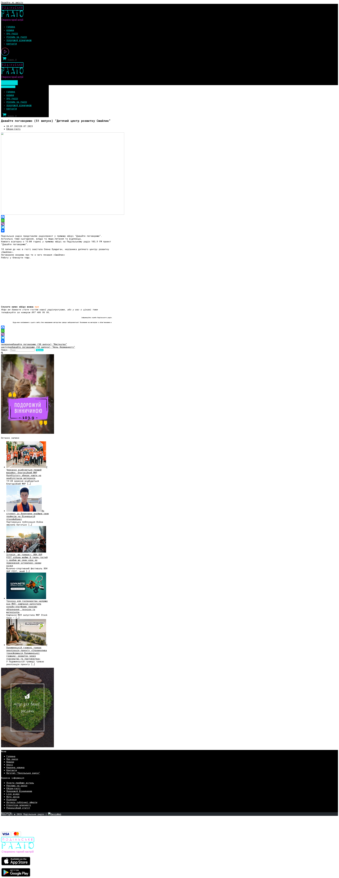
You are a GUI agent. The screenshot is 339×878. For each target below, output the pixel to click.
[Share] (56, 230)
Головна (10, 26)
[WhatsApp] (56, 220)
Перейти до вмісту (12, 2)
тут (37, 306)
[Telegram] (56, 227)
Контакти (11, 43)
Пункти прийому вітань (20, 782)
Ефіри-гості (13, 129)
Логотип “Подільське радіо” (23, 773)
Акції (9, 764)
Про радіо (12, 33)
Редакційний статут (18, 807)
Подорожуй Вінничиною (19, 40)
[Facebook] (56, 217)
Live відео (12, 793)
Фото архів (12, 796)
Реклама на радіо (16, 37)
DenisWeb (56, 814)
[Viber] (56, 223)
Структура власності (18, 805)
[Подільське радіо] (12, 20)
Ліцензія (11, 799)
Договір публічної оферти (21, 802)
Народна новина (15, 767)
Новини (10, 30)
